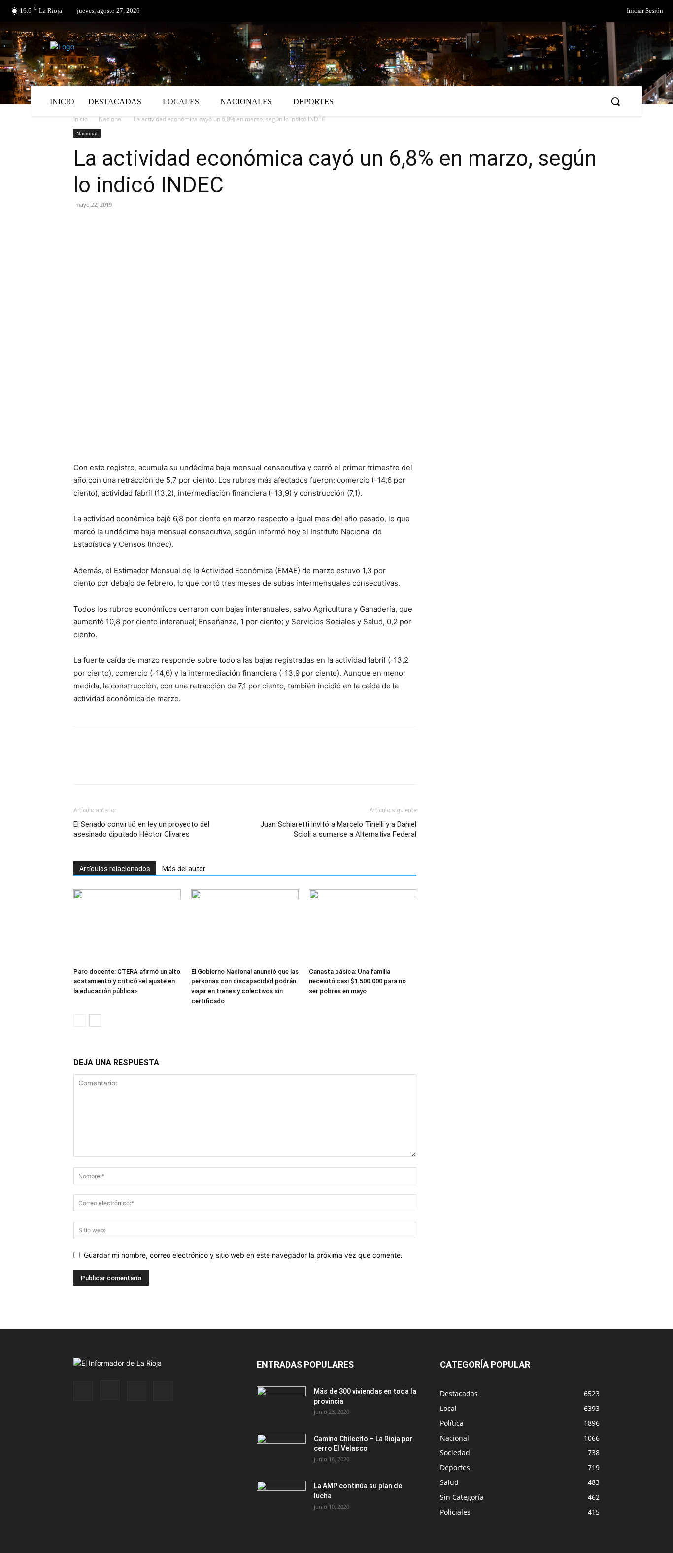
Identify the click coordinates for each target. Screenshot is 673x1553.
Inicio (80, 119)
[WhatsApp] (174, 227)
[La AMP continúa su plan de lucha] (281, 1498)
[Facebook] (571, 11)
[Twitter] (591, 11)
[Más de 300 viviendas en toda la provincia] (281, 1403)
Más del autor (183, 869)
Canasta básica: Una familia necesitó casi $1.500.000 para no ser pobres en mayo (357, 981)
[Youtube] (163, 1391)
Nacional (111, 119)
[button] (615, 101)
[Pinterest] (128, 227)
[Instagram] (110, 1390)
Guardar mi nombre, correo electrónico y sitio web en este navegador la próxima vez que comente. (243, 1255)
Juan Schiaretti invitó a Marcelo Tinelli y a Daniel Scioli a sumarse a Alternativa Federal (338, 829)
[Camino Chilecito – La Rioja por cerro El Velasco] (281, 1451)
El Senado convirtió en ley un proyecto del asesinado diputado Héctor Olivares (141, 829)
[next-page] (95, 1020)
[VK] (151, 227)
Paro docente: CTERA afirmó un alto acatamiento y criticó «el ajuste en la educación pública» (126, 981)
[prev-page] (79, 1020)
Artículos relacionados (114, 869)
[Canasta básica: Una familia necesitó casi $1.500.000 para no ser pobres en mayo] (362, 926)
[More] (197, 227)
